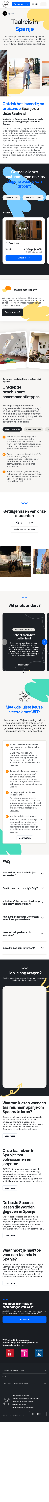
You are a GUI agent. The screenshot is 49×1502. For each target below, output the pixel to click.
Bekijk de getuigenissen (24, 529)
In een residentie (33, 429)
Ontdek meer (24, 258)
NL (37, 4)
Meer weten (24, 838)
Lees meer (14, 765)
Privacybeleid (16, 1401)
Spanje (11, 13)
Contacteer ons (21, 4)
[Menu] (43, 4)
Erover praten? (12, 312)
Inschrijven (24, 1319)
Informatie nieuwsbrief (19, 1404)
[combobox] (37, 1413)
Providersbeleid (27, 1401)
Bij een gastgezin (12, 429)
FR (33, 4)
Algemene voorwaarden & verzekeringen (25, 1398)
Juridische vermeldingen (20, 1395)
